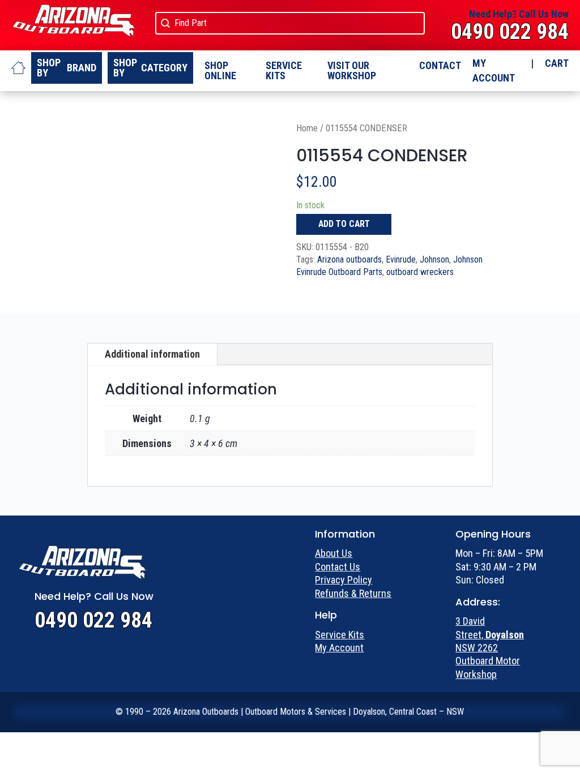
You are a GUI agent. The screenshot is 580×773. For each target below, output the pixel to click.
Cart (557, 63)
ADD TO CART (344, 223)
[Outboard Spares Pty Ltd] (18, 67)
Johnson (434, 259)
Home (307, 128)
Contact (440, 65)
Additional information (152, 354)
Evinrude (401, 259)
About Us (333, 553)
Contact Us (337, 567)
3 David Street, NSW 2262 (489, 634)
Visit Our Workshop (351, 70)
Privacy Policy (343, 580)
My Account (493, 70)
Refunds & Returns (353, 593)
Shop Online (220, 70)
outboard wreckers (420, 272)
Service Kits (284, 70)
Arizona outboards (349, 259)
